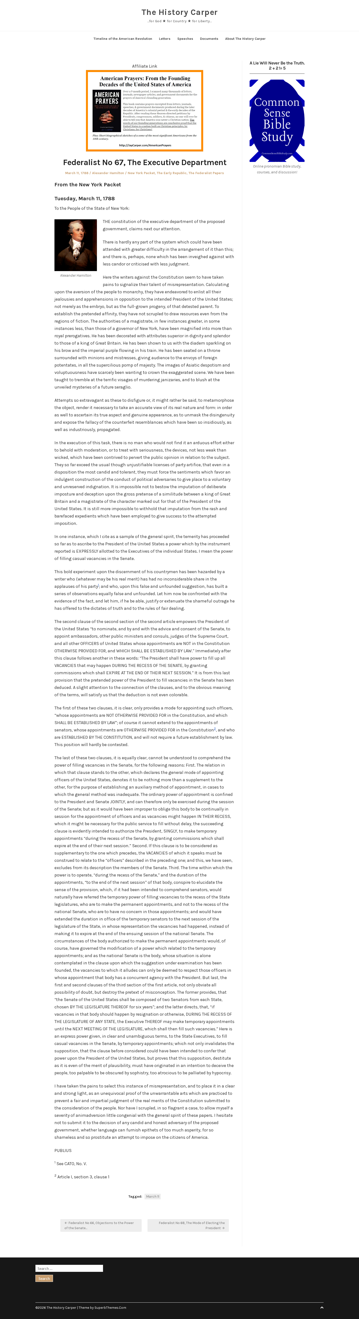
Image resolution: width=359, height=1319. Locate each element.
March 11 (152, 1196)
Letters (164, 39)
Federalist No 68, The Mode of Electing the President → (192, 1225)
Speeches (185, 39)
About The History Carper (245, 39)
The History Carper (179, 12)
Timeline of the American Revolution (123, 39)
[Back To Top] (322, 1307)
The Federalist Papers (206, 173)
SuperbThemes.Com (110, 1308)
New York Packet (141, 173)
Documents (209, 39)
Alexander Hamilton (108, 173)
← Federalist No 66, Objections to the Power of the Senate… (99, 1225)
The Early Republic (172, 173)
